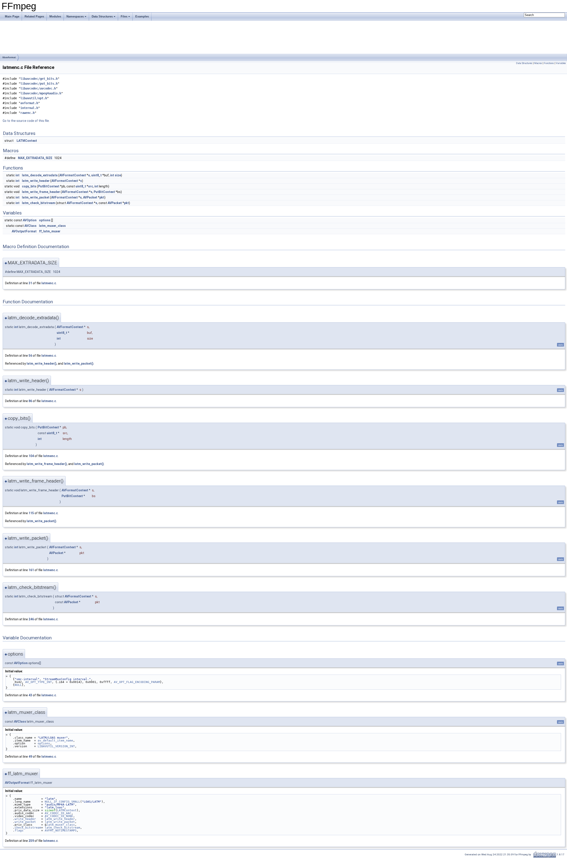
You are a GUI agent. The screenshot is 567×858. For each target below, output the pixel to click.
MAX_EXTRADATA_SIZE (35, 158)
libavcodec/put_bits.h (39, 83)
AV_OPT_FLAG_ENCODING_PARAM (137, 682)
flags (19, 830)
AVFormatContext (72, 175)
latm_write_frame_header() (47, 464)
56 (30, 355)
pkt (101, 197)
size (118, 175)
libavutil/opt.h (33, 98)
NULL (18, 685)
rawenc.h (27, 113)
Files (124, 16)
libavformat (9, 57)
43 (30, 695)
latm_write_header (36, 181)
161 (31, 570)
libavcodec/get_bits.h (39, 78)
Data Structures (102, 16)
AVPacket (90, 197)
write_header (25, 819)
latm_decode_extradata (40, 175)
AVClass (30, 226)
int (17, 175)
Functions (549, 63)
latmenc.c (48, 283)
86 (30, 401)
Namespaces (75, 16)
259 (31, 840)
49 (30, 756)
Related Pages (34, 16)
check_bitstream (28, 827)
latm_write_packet (35, 197)
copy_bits (29, 186)
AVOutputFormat (24, 231)
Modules (55, 16)
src (90, 186)
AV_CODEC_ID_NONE (59, 816)
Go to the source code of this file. (26, 121)
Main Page (12, 16)
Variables (561, 63)
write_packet (25, 821)
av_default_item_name (55, 740)
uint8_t (96, 175)
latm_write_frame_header (41, 192)
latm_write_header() (41, 363)
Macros (538, 63)
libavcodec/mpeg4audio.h (40, 93)
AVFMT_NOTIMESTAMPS (61, 830)
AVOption (30, 220)
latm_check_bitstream (38, 203)
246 (31, 619)
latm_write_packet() (78, 363)
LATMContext (27, 140)
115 (31, 513)
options (44, 220)
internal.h (29, 108)
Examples (142, 16)
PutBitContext (48, 186)
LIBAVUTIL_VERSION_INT (56, 746)
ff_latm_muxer (49, 231)
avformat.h (29, 103)
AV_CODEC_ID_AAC (58, 813)
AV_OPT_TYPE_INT (38, 682)
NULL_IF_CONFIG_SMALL (62, 801)
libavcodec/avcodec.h (38, 88)
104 (31, 456)
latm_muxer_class (52, 226)
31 (30, 283)
